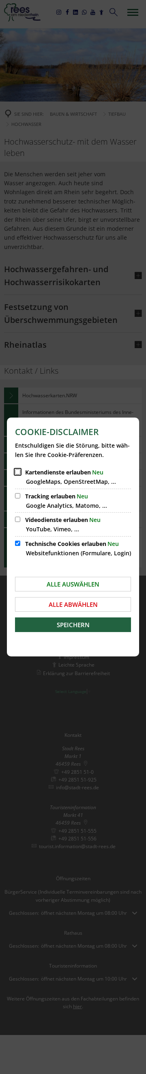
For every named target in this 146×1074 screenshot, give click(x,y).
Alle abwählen (73, 604)
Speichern (73, 625)
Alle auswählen (73, 584)
